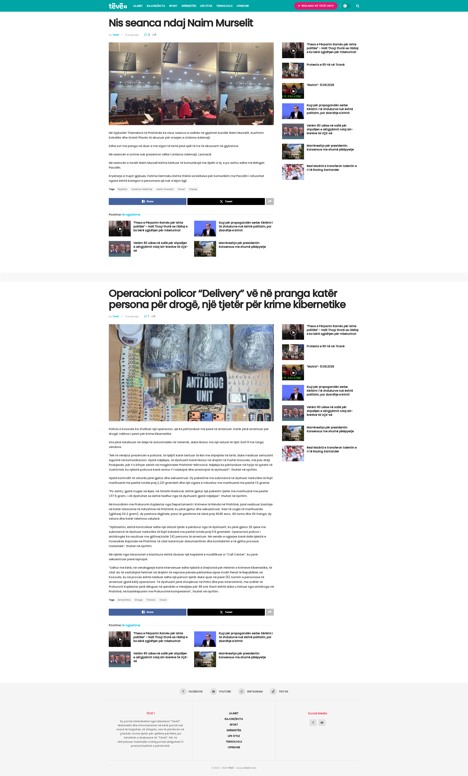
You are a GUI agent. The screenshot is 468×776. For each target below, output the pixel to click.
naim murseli (164, 189)
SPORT (173, 6)
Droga (139, 599)
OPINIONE (243, 6)
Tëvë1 (115, 35)
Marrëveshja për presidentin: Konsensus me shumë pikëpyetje (242, 245)
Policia (151, 599)
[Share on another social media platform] (270, 201)
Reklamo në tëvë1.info (317, 5)
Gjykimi (122, 189)
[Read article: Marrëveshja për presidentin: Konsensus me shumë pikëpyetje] (205, 249)
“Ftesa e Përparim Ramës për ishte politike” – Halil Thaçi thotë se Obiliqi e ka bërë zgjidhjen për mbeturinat (160, 226)
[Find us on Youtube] (321, 722)
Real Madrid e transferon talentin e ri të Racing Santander (332, 168)
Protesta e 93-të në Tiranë (326, 65)
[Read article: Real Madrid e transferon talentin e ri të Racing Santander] (293, 172)
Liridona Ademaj (142, 189)
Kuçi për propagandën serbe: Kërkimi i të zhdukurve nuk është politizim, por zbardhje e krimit (246, 226)
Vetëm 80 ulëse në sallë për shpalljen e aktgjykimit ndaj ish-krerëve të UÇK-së (160, 247)
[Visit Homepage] (118, 6)
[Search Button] (357, 5)
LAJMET (138, 6)
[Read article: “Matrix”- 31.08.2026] (293, 91)
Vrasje (193, 189)
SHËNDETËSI (189, 6)
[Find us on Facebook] (313, 722)
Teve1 (181, 189)
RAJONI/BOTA (156, 6)
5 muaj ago (132, 35)
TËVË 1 (231, 767)
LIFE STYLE (206, 6)
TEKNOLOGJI (224, 6)
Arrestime (124, 599)
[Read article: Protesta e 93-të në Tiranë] (293, 70)
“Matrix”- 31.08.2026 (320, 85)
